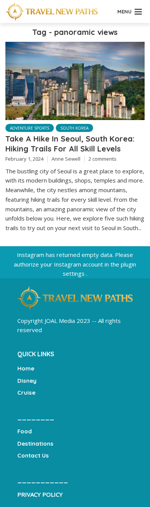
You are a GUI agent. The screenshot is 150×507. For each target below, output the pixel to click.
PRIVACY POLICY (40, 494)
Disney (27, 380)
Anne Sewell (66, 158)
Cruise (26, 392)
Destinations (35, 443)
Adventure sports (29, 128)
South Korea (74, 128)
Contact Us (33, 455)
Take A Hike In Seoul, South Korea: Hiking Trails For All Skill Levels (70, 143)
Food (24, 431)
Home (25, 368)
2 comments (102, 158)
